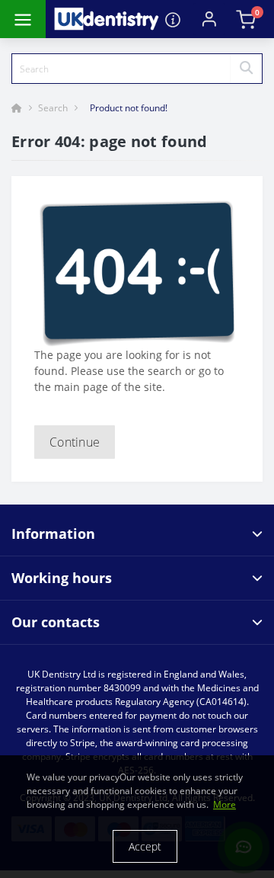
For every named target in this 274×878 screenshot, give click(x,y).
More (224, 804)
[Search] (246, 68)
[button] (209, 19)
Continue (74, 442)
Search (53, 107)
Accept (145, 846)
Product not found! (128, 107)
